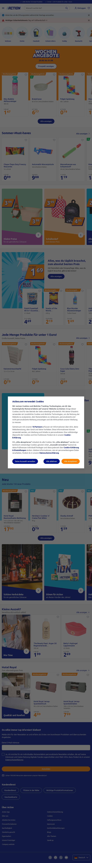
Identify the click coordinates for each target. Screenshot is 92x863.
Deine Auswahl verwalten (25, 461)
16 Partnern (37, 427)
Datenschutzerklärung (49, 453)
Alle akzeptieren (70, 461)
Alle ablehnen (51, 461)
